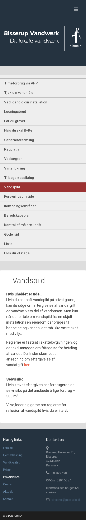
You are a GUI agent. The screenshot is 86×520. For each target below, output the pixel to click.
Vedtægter (13, 159)
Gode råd (11, 234)
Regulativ (11, 149)
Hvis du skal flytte (18, 130)
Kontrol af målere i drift (22, 225)
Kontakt (8, 499)
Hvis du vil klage (17, 253)
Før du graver (14, 121)
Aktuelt (8, 491)
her (27, 365)
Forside (8, 448)
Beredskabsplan (17, 215)
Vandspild (12, 187)
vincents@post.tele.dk (66, 499)
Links (8, 244)
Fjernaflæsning (13, 455)
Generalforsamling (19, 140)
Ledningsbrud (15, 111)
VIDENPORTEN (14, 515)
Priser (7, 469)
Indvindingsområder (20, 206)
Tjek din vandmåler (19, 92)
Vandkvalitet (11, 462)
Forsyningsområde (19, 196)
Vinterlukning (14, 168)
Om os (7, 484)
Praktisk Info (11, 477)
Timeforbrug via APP (21, 83)
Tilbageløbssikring (19, 178)
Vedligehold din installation (25, 102)
